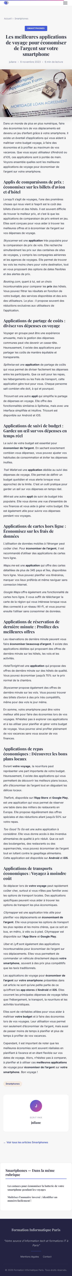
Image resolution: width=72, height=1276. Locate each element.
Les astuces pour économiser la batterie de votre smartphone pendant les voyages (36, 1187)
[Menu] (65, 3)
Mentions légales (29, 1256)
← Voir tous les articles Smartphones (25, 1142)
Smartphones (21, 18)
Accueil (8, 18)
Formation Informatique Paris (36, 1229)
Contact (47, 1256)
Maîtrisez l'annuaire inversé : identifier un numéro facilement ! (32, 1198)
